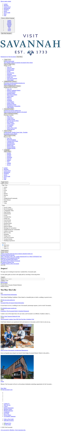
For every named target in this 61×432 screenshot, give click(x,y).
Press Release (7, 200)
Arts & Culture (7, 207)
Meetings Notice (8, 409)
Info (5, 192)
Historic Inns (7, 224)
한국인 (9, 30)
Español (9, 22)
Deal (5, 189)
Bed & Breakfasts (8, 209)
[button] (10, 68)
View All (9, 67)
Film (5, 15)
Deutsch (9, 21)
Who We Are (7, 405)
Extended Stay (7, 217)
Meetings (6, 5)
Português (9, 24)
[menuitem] (9, 20)
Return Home (4, 282)
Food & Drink (7, 220)
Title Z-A (6, 248)
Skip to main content (6, 1)
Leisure (6, 4)
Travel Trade (7, 12)
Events (5, 215)
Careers (6, 406)
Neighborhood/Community (10, 198)
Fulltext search (4, 183)
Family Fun (7, 218)
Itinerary (6, 195)
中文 (9, 27)
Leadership (6, 412)
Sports (5, 11)
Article (5, 187)
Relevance (6, 245)
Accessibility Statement (9, 416)
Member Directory (8, 410)
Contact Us (6, 403)
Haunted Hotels (8, 223)
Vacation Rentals (8, 239)
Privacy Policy (7, 415)
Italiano (9, 26)
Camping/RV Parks (9, 210)
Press (5, 14)
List (5, 196)
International (7, 8)
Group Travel (7, 7)
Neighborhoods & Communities (12, 229)
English (9, 20)
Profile (5, 201)
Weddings (6, 9)
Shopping (6, 234)
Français (9, 25)
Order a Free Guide (9, 419)
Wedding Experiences (9, 240)
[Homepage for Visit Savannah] (6, 389)
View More (3, 388)
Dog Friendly (7, 212)
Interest (5, 193)
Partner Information (9, 408)
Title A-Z (6, 246)
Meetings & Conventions (10, 228)
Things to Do (7, 236)
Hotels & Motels (8, 226)
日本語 (9, 29)
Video (5, 203)
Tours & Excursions (9, 237)
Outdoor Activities (8, 231)
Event (5, 190)
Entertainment (7, 213)
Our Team (6, 413)
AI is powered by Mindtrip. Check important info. (13, 430)
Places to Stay (7, 232)
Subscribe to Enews (9, 420)
